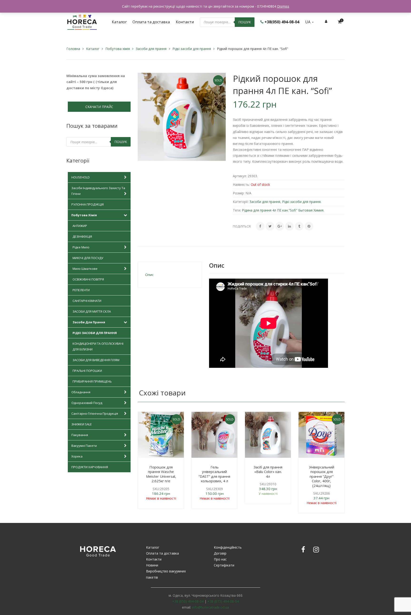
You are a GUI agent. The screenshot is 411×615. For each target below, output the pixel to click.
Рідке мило (81, 247)
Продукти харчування (89, 467)
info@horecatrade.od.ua (210, 607)
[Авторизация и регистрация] (326, 21)
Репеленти (81, 290)
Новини (152, 565)
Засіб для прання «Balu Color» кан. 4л (268, 472)
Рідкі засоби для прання (191, 48)
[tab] (170, 274)
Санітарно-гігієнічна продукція (94, 413)
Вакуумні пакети (84, 445)
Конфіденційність (228, 547)
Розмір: (239, 193)
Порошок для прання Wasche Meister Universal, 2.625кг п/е (161, 474)
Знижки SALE (81, 424)
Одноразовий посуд (86, 403)
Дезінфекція (82, 236)
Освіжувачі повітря (88, 279)
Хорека (77, 456)
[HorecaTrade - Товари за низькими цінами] (82, 21)
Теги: (237, 210)
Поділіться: (242, 226)
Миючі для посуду (88, 258)
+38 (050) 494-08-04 (188, 601)
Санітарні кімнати (87, 301)
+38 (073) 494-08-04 (223, 601)
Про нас (220, 559)
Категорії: (241, 201)
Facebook (303, 549)
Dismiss (283, 6)
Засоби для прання (151, 48)
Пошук (244, 22)
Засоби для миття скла (92, 311)
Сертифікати (224, 565)
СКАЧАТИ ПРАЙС (99, 106)
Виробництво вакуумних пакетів (166, 574)
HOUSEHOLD (80, 177)
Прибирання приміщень (92, 381)
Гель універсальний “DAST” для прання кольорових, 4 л (214, 474)
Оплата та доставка (162, 553)
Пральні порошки (87, 371)
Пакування (79, 435)
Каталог (92, 48)
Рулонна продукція (87, 204)
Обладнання (80, 392)
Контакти (153, 559)
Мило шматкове (85, 268)
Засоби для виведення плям (96, 360)
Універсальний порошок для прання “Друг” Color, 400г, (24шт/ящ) (321, 476)
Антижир (80, 226)
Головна (73, 48)
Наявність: (241, 184)
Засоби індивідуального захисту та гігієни (98, 191)
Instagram (316, 549)
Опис (149, 274)
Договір (220, 553)
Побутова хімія (117, 48)
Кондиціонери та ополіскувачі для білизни (98, 346)
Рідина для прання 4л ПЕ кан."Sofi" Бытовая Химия (282, 210)
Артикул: (240, 176)
